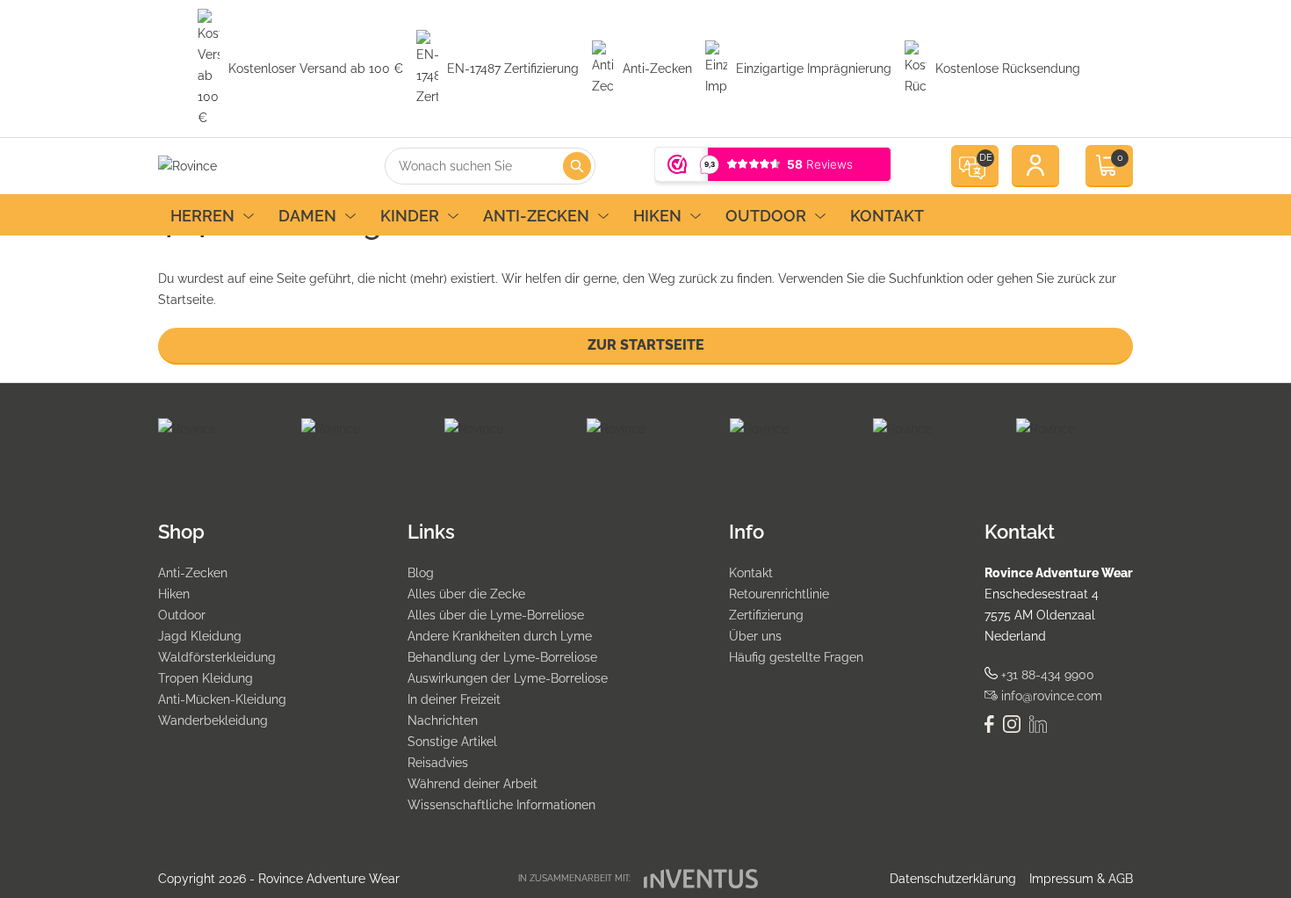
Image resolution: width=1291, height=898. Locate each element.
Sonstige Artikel (452, 742)
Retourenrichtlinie (779, 594)
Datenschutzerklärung (953, 879)
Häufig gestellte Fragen (796, 657)
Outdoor (765, 215)
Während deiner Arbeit (472, 784)
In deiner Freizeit (454, 699)
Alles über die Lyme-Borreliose (495, 615)
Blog (420, 573)
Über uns (755, 636)
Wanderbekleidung (213, 720)
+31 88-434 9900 (1046, 675)
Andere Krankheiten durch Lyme (499, 636)
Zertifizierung (766, 615)
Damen (307, 215)
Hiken (657, 215)
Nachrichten (442, 720)
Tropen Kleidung (205, 678)
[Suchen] (577, 166)
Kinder (409, 215)
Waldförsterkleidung (217, 657)
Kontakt (887, 215)
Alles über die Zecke (466, 594)
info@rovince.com (1050, 696)
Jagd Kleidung (200, 636)
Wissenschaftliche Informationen (501, 805)
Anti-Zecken (536, 215)
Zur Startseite (646, 345)
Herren (202, 215)
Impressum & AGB (1081, 879)
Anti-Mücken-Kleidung (222, 699)
